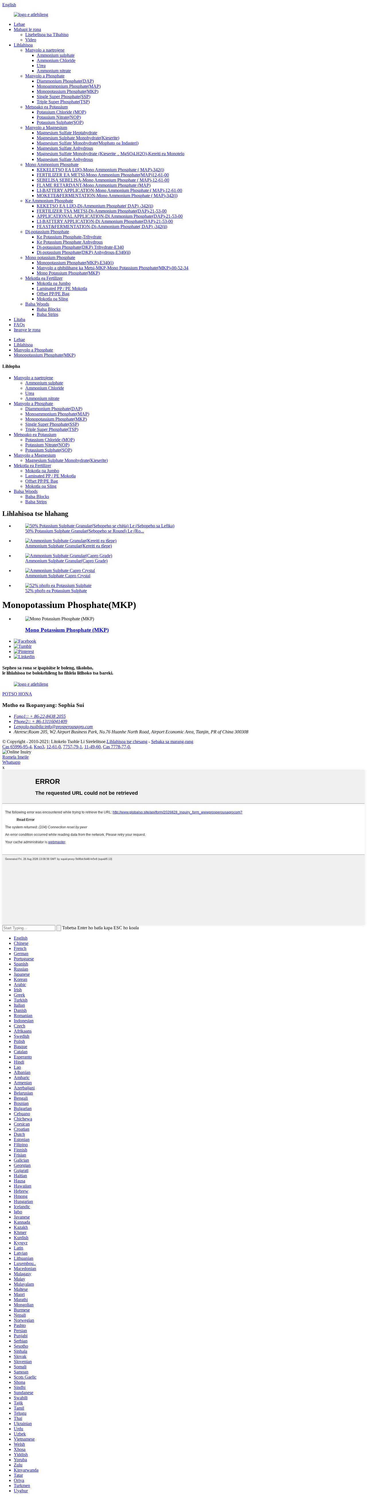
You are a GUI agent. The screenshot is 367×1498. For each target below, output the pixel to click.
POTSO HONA (17, 693)
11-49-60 (92, 746)
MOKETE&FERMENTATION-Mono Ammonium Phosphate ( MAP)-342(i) (107, 195)
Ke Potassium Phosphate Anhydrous (70, 242)
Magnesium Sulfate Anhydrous (65, 148)
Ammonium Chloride (56, 60)
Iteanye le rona (27, 329)
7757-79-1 (72, 746)
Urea (41, 65)
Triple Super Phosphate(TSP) (63, 101)
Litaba (19, 319)
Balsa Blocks (48, 309)
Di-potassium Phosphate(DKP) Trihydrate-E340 (80, 247)
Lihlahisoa (23, 44)
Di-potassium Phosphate (47, 231)
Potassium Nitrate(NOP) (59, 117)
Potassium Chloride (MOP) (61, 112)
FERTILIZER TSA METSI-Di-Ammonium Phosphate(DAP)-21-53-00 (102, 211)
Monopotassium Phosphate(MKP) (67, 91)
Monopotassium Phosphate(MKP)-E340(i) (75, 262)
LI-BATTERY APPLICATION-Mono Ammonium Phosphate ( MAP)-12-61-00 (109, 190)
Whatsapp (11, 762)
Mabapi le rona (27, 29)
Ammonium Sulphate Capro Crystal (57, 575)
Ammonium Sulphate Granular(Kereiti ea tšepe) (68, 545)
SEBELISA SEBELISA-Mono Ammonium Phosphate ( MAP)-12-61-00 (103, 180)
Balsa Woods (37, 304)
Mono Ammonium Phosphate (52, 164)
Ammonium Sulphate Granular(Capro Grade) (66, 560)
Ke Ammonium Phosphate (49, 200)
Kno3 (39, 746)
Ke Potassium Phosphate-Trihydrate (69, 236)
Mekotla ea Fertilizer (44, 278)
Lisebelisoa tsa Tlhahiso (47, 34)
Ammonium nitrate (54, 70)
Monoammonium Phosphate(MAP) (69, 86)
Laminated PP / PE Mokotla (62, 288)
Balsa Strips (47, 314)
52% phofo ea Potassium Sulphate (56, 590)
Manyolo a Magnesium (46, 127)
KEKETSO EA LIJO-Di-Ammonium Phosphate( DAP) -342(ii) (95, 205)
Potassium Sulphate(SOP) (60, 122)
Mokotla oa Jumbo (54, 283)
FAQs (19, 324)
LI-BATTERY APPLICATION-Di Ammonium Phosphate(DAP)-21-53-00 (105, 221)
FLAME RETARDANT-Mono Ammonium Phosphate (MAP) (94, 185)
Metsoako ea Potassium (46, 106)
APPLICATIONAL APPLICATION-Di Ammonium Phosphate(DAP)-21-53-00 (110, 216)
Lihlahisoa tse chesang (127, 741)
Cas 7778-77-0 (116, 746)
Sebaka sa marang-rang (172, 741)
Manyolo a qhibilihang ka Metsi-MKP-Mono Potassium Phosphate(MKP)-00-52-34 (112, 267)
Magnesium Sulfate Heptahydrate (67, 132)
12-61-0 (53, 746)
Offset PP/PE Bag (53, 293)
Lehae (19, 24)
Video (30, 39)
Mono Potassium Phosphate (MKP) (67, 630)
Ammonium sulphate (56, 55)
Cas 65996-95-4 (17, 746)
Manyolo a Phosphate (45, 75)
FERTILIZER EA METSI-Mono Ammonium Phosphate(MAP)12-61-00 (103, 174)
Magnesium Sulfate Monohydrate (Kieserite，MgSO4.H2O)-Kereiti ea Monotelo (110, 153)
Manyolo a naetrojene (45, 50)
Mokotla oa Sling (52, 298)
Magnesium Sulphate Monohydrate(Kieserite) (78, 137)
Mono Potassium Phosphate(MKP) (68, 273)
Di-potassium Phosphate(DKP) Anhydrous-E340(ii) (83, 252)
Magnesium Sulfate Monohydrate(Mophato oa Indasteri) (87, 143)
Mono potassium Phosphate (50, 257)
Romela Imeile (15, 757)
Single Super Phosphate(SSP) (63, 96)
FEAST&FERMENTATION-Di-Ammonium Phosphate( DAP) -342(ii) (102, 226)
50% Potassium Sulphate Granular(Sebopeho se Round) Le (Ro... (84, 531)
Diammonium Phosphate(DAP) (65, 81)
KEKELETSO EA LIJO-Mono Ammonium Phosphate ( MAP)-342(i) (100, 169)
